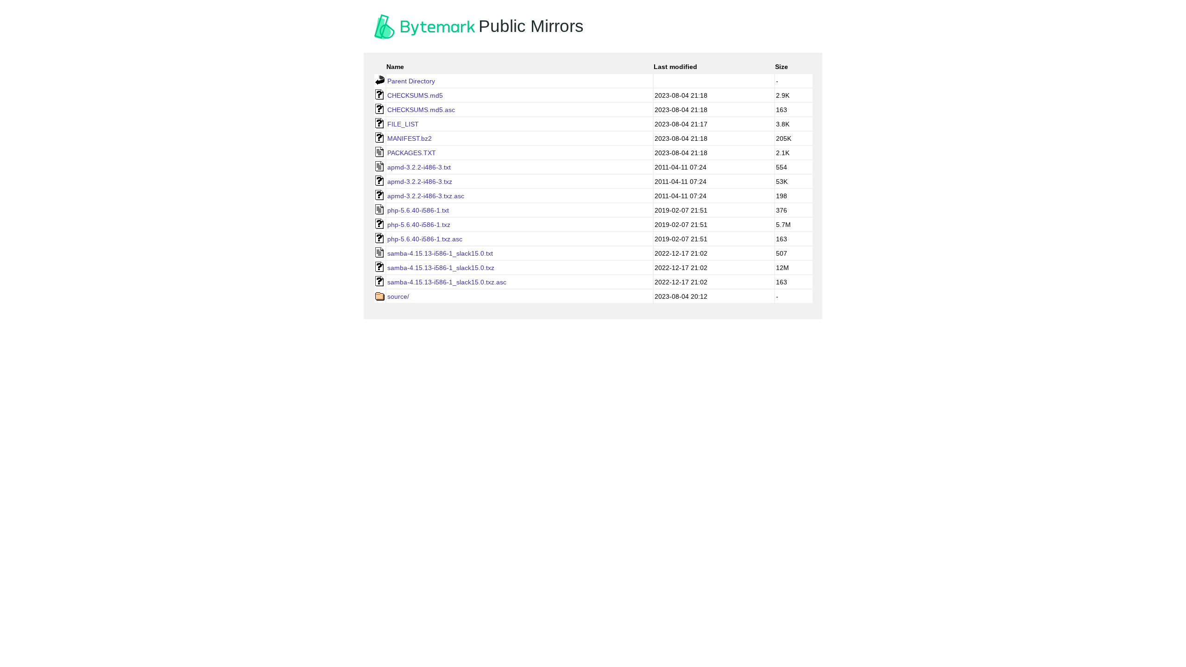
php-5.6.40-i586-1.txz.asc (424, 239)
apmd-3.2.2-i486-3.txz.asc (425, 196)
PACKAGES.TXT (411, 153)
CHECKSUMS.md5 (415, 95)
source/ (398, 296)
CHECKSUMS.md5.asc (421, 109)
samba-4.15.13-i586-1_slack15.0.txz (440, 267)
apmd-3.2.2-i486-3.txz (419, 181)
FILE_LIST (403, 124)
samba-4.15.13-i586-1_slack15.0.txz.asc (446, 282)
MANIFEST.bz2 (409, 138)
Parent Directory (411, 81)
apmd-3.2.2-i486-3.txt (419, 167)
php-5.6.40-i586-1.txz (418, 224)
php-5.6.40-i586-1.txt (418, 210)
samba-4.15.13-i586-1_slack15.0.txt (440, 253)
